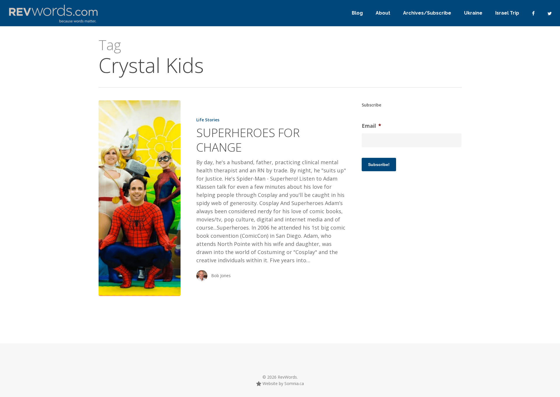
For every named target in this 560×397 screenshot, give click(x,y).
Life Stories (207, 120)
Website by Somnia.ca (282, 383)
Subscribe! (379, 164)
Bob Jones (221, 275)
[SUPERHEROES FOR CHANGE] (140, 198)
